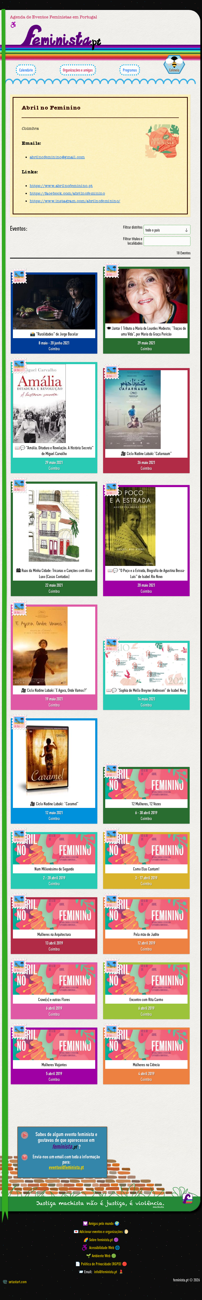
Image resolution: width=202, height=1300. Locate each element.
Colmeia (174, 70)
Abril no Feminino (51, 107)
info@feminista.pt (105, 1271)
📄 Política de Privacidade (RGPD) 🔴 (101, 1263)
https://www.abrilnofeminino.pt (61, 185)
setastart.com (18, 1281)
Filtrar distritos (132, 227)
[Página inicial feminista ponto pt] (61, 37)
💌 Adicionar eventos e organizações (98, 1231)
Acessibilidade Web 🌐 (104, 1247)
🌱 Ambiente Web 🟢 (101, 1255)
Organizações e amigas (78, 70)
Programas (130, 70)
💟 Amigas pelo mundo (98, 1223)
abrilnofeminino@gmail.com (57, 157)
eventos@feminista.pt (66, 1167)
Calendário (26, 70)
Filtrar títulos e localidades (132, 240)
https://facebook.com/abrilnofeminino (67, 193)
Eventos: (18, 228)
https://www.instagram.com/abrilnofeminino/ (75, 201)
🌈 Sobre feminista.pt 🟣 (101, 1239)
